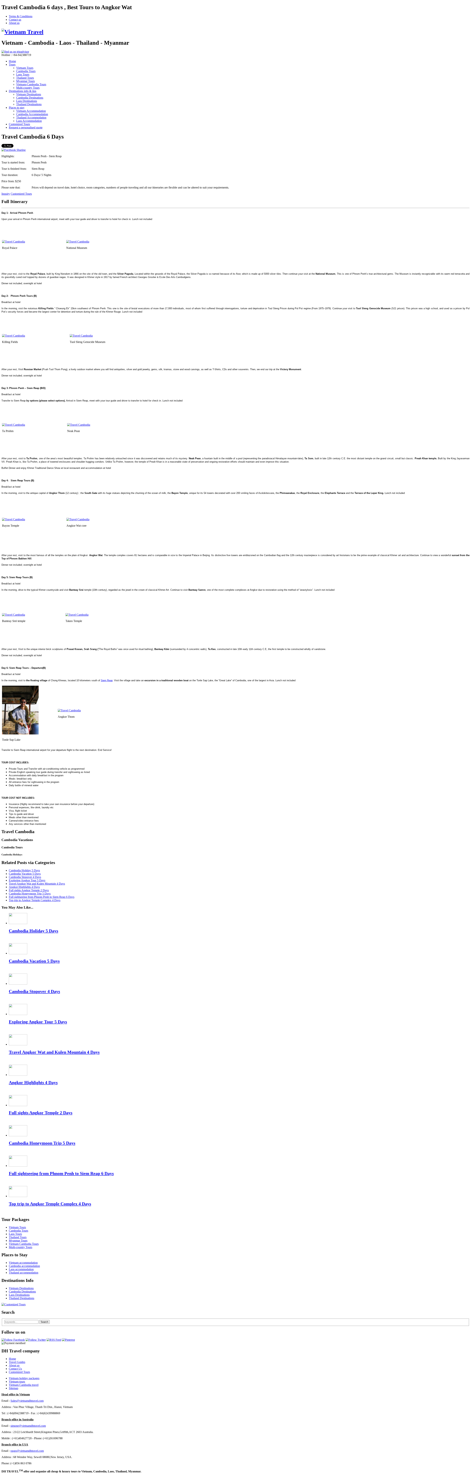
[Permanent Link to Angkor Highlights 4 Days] (18, 1074)
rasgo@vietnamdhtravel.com (27, 1450)
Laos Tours (22, 74)
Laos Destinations (26, 101)
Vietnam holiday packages (24, 1378)
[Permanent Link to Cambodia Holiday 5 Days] (18, 923)
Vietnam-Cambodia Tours (31, 84)
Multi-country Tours (28, 87)
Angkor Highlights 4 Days (24, 887)
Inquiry (5, 193)
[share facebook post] (13, 149)
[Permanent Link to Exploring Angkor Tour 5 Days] (18, 1014)
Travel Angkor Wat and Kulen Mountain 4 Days (37, 883)
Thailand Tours (25, 77)
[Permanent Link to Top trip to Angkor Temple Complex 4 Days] (18, 1196)
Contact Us (15, 1368)
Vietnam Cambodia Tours (24, 1243)
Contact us (15, 19)
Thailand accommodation (23, 1272)
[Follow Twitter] (36, 1339)
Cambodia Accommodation (32, 114)
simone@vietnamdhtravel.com (28, 1425)
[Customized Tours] (13, 1304)
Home (12, 61)
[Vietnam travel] (22, 32)
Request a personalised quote (26, 127)
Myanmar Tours (25, 81)
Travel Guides (17, 1362)
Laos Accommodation (29, 120)
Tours (12, 64)
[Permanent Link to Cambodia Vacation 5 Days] (18, 953)
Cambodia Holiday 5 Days (24, 870)
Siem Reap (107, 680)
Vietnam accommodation (23, 1262)
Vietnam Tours (24, 67)
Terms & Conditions (20, 16)
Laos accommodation (21, 1269)
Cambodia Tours (26, 71)
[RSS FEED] (54, 1339)
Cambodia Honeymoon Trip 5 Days (30, 893)
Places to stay (16, 107)
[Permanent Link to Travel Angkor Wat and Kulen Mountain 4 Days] (18, 1044)
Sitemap (13, 1388)
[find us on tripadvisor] (15, 51)
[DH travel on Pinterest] (68, 1339)
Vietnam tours (17, 1381)
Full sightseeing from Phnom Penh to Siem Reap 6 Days (41, 896)
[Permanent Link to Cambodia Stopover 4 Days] (18, 983)
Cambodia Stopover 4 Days (25, 877)
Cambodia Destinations (29, 97)
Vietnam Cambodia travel (23, 1384)
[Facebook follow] (13, 1339)
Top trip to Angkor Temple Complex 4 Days (34, 900)
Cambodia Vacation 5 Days (25, 873)
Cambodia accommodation (24, 1266)
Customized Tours (19, 124)
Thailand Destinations (29, 104)
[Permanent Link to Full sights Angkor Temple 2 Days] (18, 1105)
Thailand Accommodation (31, 117)
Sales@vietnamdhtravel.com (27, 1400)
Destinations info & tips (22, 91)
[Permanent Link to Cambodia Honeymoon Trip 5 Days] (18, 1135)
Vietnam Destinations (28, 94)
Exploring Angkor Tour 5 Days (27, 880)
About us (14, 22)
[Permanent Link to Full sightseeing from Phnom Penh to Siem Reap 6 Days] (18, 1165)
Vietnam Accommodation (31, 110)
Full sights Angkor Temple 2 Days (29, 890)
